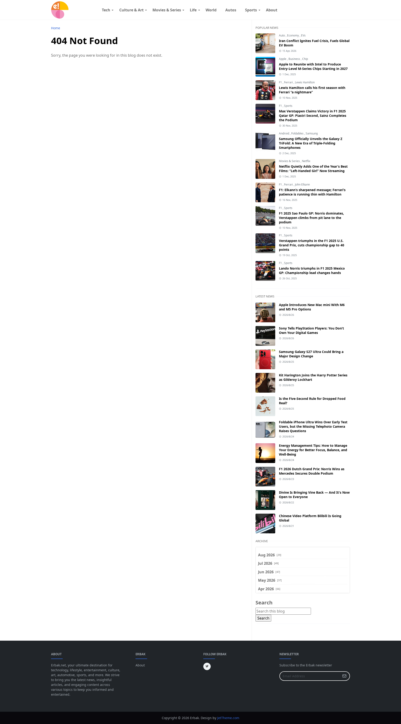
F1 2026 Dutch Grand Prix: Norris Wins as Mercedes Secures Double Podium (311, 471)
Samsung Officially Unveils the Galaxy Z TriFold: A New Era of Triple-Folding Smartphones (310, 143)
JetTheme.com (228, 718)
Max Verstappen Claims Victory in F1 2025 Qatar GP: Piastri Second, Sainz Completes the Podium (312, 115)
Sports (288, 106)
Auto (282, 35)
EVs (303, 35)
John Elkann (302, 184)
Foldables (297, 133)
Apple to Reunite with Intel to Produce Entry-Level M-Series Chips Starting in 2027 (313, 66)
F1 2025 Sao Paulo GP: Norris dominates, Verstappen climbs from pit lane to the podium (311, 217)
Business (294, 59)
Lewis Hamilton (305, 82)
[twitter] (207, 666)
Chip (305, 59)
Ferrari (289, 82)
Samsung (312, 133)
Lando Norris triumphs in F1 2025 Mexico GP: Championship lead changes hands (312, 270)
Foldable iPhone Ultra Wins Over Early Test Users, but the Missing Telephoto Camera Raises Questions (313, 426)
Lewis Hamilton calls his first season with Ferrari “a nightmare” (312, 89)
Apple (283, 59)
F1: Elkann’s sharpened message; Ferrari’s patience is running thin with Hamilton (312, 192)
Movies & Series (290, 161)
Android (284, 133)
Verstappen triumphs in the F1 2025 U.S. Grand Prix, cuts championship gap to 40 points (311, 245)
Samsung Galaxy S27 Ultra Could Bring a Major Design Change (311, 353)
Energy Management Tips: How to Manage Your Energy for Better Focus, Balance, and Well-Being (313, 450)
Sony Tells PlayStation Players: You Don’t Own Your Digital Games (311, 330)
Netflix (306, 161)
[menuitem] (106, 10)
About (140, 665)
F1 (281, 82)
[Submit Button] (344, 676)
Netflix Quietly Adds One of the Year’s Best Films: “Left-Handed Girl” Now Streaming (313, 168)
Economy (293, 35)
